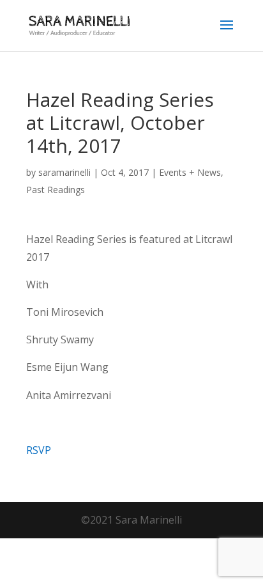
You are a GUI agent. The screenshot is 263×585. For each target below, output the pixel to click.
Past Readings (55, 189)
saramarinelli (64, 172)
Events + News (190, 172)
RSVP (38, 450)
